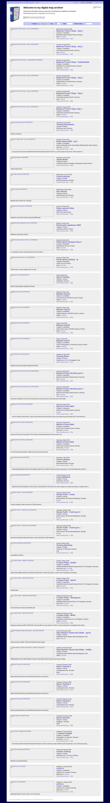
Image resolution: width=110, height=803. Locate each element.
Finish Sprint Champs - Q (67, 260)
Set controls (61, 191)
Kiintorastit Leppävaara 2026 (68, 225)
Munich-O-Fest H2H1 (65, 442)
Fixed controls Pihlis (65, 208)
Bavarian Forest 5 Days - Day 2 (69, 93)
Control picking (63, 176)
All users (76, 2)
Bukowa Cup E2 (63, 325)
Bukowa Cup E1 (63, 341)
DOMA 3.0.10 (99, 2)
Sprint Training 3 (63, 667)
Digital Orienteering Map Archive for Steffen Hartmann (21, 2)
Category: (34, 23)
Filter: (64, 23)
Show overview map (62, 38)
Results (63, 36)
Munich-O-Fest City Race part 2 (69, 373)
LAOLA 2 (60, 768)
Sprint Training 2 (63, 684)
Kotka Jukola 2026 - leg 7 (67, 141)
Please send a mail (48, 799)
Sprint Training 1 (63, 701)
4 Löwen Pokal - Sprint (66, 580)
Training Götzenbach (65, 124)
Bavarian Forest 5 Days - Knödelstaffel (72, 62)
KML (71, 38)
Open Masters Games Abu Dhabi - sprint (73, 633)
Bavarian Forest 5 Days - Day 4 (69, 47)
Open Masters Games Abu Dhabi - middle (74, 650)
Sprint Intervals (63, 718)
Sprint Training (62, 277)
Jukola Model (62, 160)
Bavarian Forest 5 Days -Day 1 (69, 109)
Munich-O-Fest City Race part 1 (69, 389)
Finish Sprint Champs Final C (69, 242)
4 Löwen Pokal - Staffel (66, 563)
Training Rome (62, 356)
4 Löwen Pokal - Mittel (65, 615)
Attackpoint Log (35, 13)
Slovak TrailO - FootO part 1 (68, 528)
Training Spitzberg (64, 545)
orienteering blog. (50, 13)
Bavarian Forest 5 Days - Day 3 (69, 78)
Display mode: (78, 23)
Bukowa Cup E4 (63, 294)
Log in (37, 2)
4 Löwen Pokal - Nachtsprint (68, 598)
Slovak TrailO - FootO (65, 495)
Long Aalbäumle (63, 477)
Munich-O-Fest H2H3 (65, 406)
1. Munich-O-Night (64, 733)
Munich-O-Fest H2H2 (65, 424)
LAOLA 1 (60, 784)
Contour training (63, 752)
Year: (51, 23)
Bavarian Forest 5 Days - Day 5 (69, 31)
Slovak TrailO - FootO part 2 (68, 512)
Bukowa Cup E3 (63, 310)
